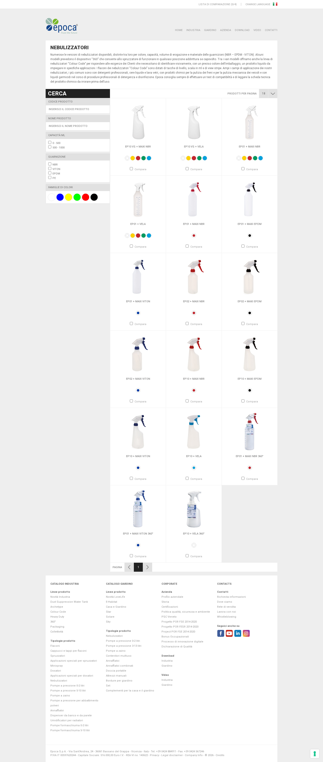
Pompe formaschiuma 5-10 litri (70, 730)
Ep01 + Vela (138, 224)
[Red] (138, 158)
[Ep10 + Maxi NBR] (193, 354)
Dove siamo (224, 601)
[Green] (143, 158)
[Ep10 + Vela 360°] (193, 509)
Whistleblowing (226, 616)
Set (108, 685)
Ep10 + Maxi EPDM (250, 378)
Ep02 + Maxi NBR (194, 301)
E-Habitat (111, 601)
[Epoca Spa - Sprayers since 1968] (62, 26)
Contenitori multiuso (118, 655)
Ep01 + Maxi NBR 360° (249, 456)
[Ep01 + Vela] (138, 199)
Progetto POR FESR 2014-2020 (180, 626)
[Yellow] (132, 158)
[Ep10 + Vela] (193, 431)
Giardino (210, 30)
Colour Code (58, 611)
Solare (110, 616)
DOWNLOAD (242, 30)
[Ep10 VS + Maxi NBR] (138, 122)
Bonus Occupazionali (175, 636)
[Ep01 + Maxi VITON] (138, 276)
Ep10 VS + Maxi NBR (138, 146)
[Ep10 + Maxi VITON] (138, 431)
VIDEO (257, 30)
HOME (179, 30)
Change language (258, 4)
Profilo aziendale (172, 596)
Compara (140, 169)
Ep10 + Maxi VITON (138, 456)
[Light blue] (149, 158)
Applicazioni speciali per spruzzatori (73, 660)
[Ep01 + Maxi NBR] (249, 122)
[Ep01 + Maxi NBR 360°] (249, 431)
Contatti (271, 30)
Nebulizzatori (58, 680)
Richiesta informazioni (231, 596)
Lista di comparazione (214, 4)
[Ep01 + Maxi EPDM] (249, 199)
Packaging (57, 626)
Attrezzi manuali (116, 675)
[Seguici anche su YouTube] (229, 633)
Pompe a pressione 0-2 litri (67, 685)
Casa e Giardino (116, 606)
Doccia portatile (116, 670)
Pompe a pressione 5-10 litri (68, 690)
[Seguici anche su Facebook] (220, 633)
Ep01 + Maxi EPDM (250, 224)
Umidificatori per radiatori (66, 720)
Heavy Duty (57, 616)
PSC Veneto (169, 616)
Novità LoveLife (115, 596)
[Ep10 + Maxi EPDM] (249, 354)
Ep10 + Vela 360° (194, 533)
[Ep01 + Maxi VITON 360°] (138, 509)
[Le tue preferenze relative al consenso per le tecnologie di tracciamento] (314, 753)
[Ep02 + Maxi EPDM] (249, 276)
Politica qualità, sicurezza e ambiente (186, 611)
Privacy (154, 755)
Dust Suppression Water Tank (69, 601)
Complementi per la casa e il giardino (130, 690)
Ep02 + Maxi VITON (138, 378)
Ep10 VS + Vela (194, 146)
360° (53, 621)
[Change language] (275, 4)
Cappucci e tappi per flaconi (68, 650)
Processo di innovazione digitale (182, 641)
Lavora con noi (226, 611)
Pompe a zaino (60, 695)
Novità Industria (60, 596)
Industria (193, 30)
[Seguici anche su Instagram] (246, 633)
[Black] (249, 235)
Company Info (194, 755)
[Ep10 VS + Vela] (193, 122)
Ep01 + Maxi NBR (249, 146)
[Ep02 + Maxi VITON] (138, 354)
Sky (108, 621)
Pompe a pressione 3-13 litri (123, 645)
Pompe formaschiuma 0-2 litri (69, 725)
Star (108, 611)
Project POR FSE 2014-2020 (178, 631)
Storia (165, 601)
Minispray (56, 665)
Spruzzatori (57, 655)
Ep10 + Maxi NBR (194, 378)
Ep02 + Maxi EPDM (250, 301)
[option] (138, 136)
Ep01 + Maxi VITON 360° (138, 533)
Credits (220, 755)
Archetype (56, 606)
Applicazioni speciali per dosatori (71, 675)
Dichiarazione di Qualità (177, 646)
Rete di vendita (226, 606)
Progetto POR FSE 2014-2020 (179, 621)
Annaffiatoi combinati (119, 665)
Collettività (56, 631)
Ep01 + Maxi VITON (138, 301)
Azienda (225, 30)
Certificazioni (170, 606)
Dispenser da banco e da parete (71, 715)
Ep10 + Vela (193, 456)
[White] (127, 158)
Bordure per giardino (119, 680)
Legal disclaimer (172, 755)
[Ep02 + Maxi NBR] (193, 276)
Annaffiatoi (57, 710)
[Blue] (138, 313)
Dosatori (55, 670)
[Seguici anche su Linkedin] (237, 633)
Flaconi (55, 645)
